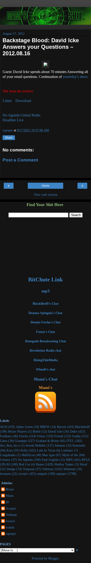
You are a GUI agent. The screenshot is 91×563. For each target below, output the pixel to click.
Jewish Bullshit (36, 445)
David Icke (55, 431)
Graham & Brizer (47, 441)
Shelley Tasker (64, 464)
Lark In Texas (46, 450)
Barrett (61, 427)
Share (9, 137)
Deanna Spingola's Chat (45, 313)
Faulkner (6, 436)
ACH (3, 427)
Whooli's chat (45, 369)
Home (45, 185)
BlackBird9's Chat (46, 303)
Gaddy (76, 436)
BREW (44, 427)
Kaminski (79, 445)
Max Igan (48, 455)
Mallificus (28, 455)
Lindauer (67, 450)
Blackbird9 (82, 427)
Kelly (24, 450)
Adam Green (24, 427)
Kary (10, 450)
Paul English (50, 460)
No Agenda (25, 460)
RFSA (86, 460)
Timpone (29, 469)
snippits (42, 474)
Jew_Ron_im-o (10, 445)
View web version (45, 194)
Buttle (37, 431)
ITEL (70, 441)
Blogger (53, 558)
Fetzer (41, 436)
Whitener (69, 469)
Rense (40, 464)
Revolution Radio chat (45, 350)
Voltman (47, 469)
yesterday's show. (75, 77)
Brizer (10, 489)
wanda (10, 527)
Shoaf (83, 464)
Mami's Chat (45, 379)
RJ (8, 464)
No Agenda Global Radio (21, 115)
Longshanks (8, 455)
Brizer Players (17, 431)
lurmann (5, 474)
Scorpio (11, 508)
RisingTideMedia (46, 360)
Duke (73, 431)
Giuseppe (21, 441)
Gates (3, 441)
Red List (24, 464)
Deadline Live (13, 120)
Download (23, 101)
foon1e (10, 521)
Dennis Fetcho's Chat (46, 322)
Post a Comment (20, 159)
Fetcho (23, 436)
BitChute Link (45, 279)
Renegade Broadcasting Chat (45, 341)
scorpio (23, 474)
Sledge (11, 469)
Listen (7, 101)
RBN (69, 460)
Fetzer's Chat (45, 332)
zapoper (61, 474)
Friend (58, 436)
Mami (10, 495)
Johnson (60, 445)
